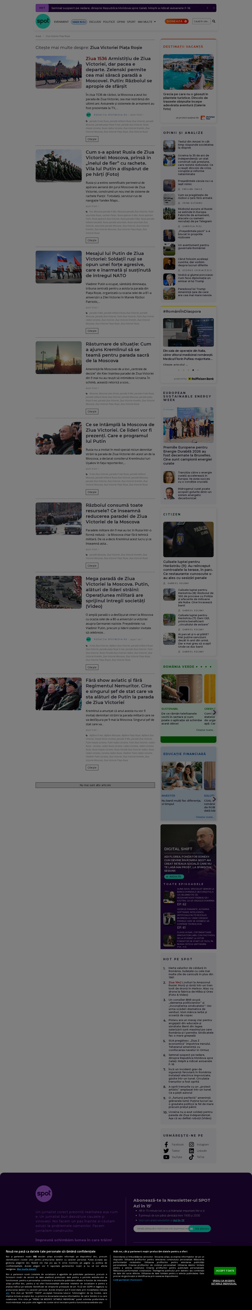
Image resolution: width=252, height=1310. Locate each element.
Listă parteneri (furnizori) (127, 1279)
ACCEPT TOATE (225, 1270)
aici (7, 1292)
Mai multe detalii (26, 1269)
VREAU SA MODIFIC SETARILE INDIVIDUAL (224, 1282)
